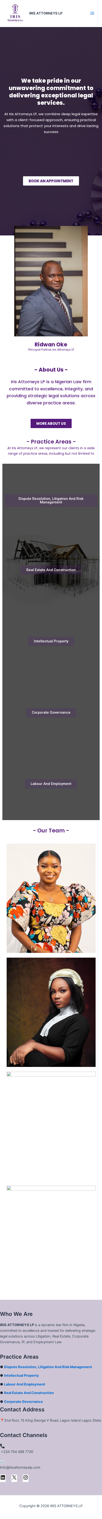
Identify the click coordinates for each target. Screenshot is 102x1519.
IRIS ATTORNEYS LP (45, 13)
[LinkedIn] (3, 1479)
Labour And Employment (24, 1384)
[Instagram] (25, 1479)
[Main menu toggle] (92, 13)
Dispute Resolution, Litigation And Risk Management (48, 1367)
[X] (14, 1479)
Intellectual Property (21, 1375)
